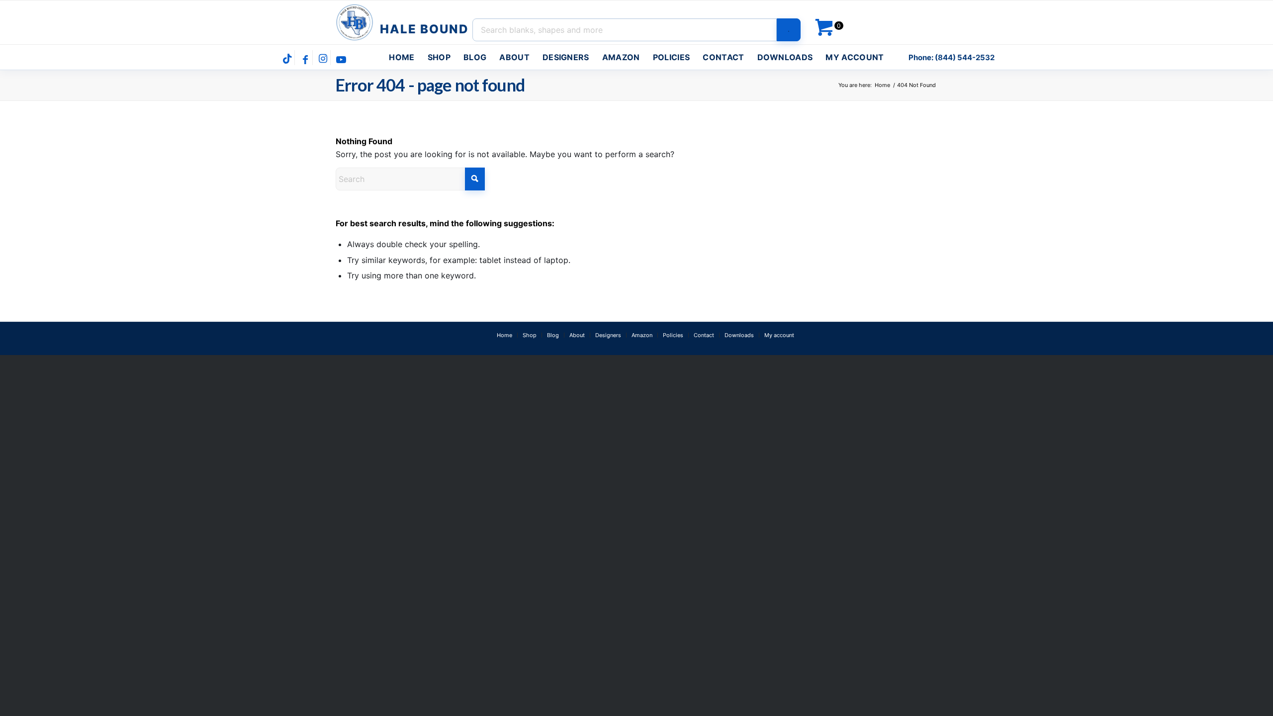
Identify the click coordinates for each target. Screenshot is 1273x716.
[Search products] (789, 29)
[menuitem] (401, 57)
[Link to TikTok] (287, 58)
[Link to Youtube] (341, 58)
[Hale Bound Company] (403, 22)
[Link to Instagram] (323, 58)
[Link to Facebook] (305, 58)
